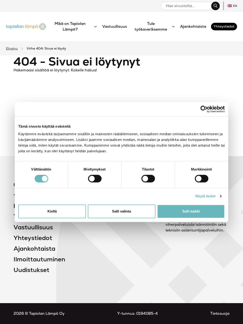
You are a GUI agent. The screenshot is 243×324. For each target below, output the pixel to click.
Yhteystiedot (33, 238)
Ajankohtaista (34, 249)
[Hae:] (188, 6)
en (235, 6)
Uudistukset (31, 270)
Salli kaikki (191, 211)
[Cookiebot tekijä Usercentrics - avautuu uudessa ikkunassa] (204, 109)
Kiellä (52, 211)
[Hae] (215, 6)
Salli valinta (121, 211)
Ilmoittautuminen (39, 259)
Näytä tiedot (205, 196)
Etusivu (12, 48)
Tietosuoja (219, 313)
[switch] (95, 178)
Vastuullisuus (33, 227)
